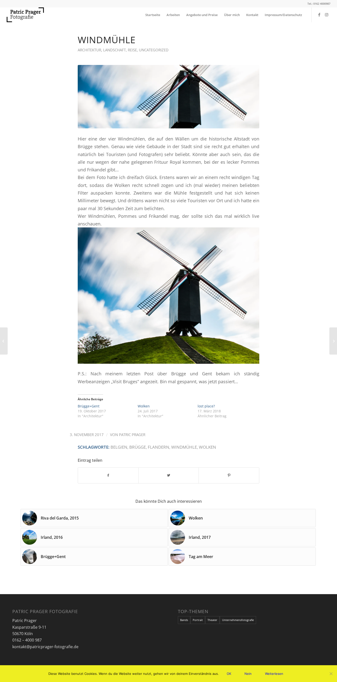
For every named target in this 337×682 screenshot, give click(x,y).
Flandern (158, 447)
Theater (212, 620)
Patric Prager (132, 434)
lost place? (206, 406)
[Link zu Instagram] (326, 14)
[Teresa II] (333, 341)
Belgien (119, 447)
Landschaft (114, 49)
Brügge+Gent (88, 406)
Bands (184, 620)
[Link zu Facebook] (319, 14)
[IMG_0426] (168, 96)
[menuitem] (152, 14)
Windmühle (184, 447)
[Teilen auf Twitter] (169, 475)
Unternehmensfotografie (238, 620)
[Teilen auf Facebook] (108, 475)
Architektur (89, 49)
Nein (248, 674)
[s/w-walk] (4, 341)
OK (229, 674)
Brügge (137, 447)
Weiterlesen (274, 674)
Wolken (144, 406)
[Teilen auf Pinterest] (229, 475)
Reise (132, 49)
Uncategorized (153, 49)
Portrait (198, 620)
